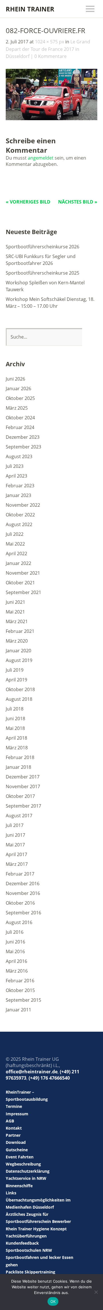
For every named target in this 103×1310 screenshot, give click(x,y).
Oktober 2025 (20, 398)
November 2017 (23, 786)
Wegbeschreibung (23, 1164)
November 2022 (23, 505)
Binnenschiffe (19, 1185)
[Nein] (96, 1292)
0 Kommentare (50, 56)
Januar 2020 (18, 650)
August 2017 (19, 815)
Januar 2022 (18, 563)
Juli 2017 (14, 825)
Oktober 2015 (20, 990)
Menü (90, 9)
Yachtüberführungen (26, 1236)
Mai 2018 (15, 728)
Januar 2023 (18, 495)
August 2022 (19, 524)
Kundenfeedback (22, 1243)
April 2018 (16, 738)
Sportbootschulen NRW (29, 1250)
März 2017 (17, 864)
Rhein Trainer (30, 9)
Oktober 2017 (20, 796)
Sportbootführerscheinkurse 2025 (42, 273)
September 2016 (23, 912)
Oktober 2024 (20, 417)
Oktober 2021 (20, 582)
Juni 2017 (15, 835)
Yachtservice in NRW (26, 1178)
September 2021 (23, 592)
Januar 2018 (18, 767)
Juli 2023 (14, 466)
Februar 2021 (20, 631)
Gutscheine (17, 1149)
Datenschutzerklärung (27, 1171)
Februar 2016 (20, 980)
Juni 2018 (15, 718)
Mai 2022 (15, 544)
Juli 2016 (14, 932)
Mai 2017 (15, 845)
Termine (14, 1106)
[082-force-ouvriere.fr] (51, 118)
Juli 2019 (14, 670)
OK (53, 1301)
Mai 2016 (15, 951)
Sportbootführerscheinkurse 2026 (42, 247)
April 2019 (16, 680)
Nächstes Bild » (77, 202)
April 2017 (16, 854)
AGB (10, 1121)
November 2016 (23, 893)
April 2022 (16, 553)
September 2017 (23, 806)
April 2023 (16, 476)
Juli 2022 (14, 534)
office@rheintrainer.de (32, 1071)
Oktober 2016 (20, 903)
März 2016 (17, 971)
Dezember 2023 (22, 437)
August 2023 (19, 456)
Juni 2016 (15, 942)
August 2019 (19, 660)
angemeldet (41, 158)
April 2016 (16, 961)
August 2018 (19, 699)
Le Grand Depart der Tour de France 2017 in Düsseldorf (48, 49)
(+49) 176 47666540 (49, 1078)
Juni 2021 (15, 602)
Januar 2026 (18, 388)
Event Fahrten (19, 1157)
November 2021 (23, 573)
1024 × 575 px (49, 42)
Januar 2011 (18, 1010)
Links (11, 1193)
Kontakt (14, 1128)
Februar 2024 (20, 427)
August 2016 (19, 922)
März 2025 (17, 408)
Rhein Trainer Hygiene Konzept (36, 1228)
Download (16, 1142)
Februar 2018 (20, 757)
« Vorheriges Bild (28, 202)
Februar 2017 (20, 874)
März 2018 (17, 747)
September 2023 (23, 447)
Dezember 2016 (22, 883)
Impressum (17, 1113)
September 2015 (23, 1000)
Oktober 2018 (20, 689)
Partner (13, 1135)
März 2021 (17, 621)
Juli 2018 (14, 709)
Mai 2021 (15, 612)
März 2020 (17, 641)
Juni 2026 (15, 379)
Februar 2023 (20, 485)
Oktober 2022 (20, 515)
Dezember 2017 (22, 777)
